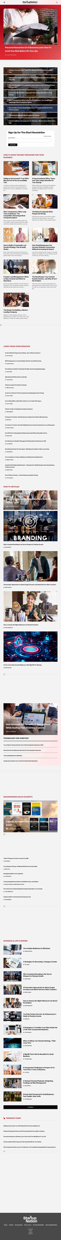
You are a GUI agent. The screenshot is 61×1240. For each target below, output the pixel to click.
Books (8, 817)
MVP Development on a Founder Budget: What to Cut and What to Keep (23, 361)
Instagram (30, 1233)
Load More (30, 1107)
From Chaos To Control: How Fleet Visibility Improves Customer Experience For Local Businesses (30, 425)
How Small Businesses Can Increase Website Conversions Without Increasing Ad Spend (43, 247)
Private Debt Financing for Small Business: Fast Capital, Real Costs (38, 1095)
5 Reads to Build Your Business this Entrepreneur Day (17, 897)
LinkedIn (30, 1232)
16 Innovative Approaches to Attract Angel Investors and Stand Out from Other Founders (29, 584)
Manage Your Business (11, 720)
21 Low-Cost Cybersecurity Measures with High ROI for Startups (22, 665)
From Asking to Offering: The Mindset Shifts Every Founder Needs (20, 866)
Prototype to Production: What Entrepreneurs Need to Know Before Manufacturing (26, 417)
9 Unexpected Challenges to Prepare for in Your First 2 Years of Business (39, 1069)
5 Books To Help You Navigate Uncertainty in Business (19, 409)
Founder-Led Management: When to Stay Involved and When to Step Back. (16, 279)
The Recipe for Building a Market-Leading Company (15, 311)
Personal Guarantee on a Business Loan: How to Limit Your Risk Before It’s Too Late (24, 1136)
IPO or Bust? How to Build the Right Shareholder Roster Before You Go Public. (23, 888)
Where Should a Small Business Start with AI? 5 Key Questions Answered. (22, 750)
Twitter (30, 1230)
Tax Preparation (25, 494)
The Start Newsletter (38, 1225)
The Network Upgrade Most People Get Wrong (42, 213)
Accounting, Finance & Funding (13, 494)
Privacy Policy (18, 1225)
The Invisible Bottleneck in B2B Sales (12, 755)
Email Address (12, 137)
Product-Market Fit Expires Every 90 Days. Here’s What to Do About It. (23, 353)
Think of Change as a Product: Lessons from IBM (15, 858)
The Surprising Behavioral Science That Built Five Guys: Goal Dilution (20, 881)
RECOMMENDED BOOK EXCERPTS (18, 797)
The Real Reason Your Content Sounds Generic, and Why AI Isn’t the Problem (44, 279)
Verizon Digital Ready (51, 1225)
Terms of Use (27, 1225)
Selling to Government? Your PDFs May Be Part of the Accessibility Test (16, 180)
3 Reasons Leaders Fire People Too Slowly (16, 385)
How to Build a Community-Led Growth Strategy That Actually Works (14, 247)
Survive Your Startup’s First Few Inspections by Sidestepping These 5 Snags (24, 393)
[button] (4, 2)
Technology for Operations (24, 720)
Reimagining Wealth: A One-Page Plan (13, 873)
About (5, 1225)
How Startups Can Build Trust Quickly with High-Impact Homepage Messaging (25, 369)
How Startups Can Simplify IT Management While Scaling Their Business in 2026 (25, 441)
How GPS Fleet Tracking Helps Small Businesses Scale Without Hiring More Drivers (26, 433)
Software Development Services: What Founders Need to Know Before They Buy (23, 1131)
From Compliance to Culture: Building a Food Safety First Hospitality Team (24, 457)
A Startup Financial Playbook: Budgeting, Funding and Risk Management (38, 1082)
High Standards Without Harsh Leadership (16, 377)
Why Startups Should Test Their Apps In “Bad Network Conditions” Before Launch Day (27, 449)
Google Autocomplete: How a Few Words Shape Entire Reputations (20, 761)
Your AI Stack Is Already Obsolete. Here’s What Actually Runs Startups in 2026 (23, 745)
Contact (11, 1225)
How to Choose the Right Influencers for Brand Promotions (20, 625)
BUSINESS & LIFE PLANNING (15, 941)
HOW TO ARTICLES (11, 486)
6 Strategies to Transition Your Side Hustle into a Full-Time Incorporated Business (40, 1028)
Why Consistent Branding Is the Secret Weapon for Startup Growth (23, 544)
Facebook (30, 1229)
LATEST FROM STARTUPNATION (16, 346)
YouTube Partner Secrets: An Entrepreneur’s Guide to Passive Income (39, 1015)
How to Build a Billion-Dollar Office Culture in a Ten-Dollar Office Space (23, 401)
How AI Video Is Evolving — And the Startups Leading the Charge (21, 475)
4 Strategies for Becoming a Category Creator (40, 962)
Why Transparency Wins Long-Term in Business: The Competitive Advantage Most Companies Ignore (15, 215)
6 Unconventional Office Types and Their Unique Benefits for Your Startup (43, 180)
